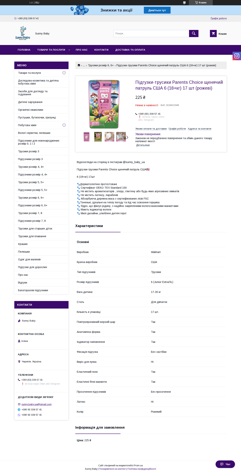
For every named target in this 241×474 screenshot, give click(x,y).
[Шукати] (193, 33)
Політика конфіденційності (141, 469)
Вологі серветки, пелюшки (34, 132)
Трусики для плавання (32, 236)
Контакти (101, 49)
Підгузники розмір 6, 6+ (32, 205)
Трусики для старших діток (35, 228)
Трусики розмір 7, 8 (30, 213)
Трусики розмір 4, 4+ (31, 166)
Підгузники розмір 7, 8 (32, 220)
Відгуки (22, 282)
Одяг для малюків (29, 259)
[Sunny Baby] (22, 40)
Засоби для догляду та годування (32, 93)
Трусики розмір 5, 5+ (31, 182)
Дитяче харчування (30, 102)
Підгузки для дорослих (32, 267)
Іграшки (22, 243)
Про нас (82, 49)
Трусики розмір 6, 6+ (101, 65)
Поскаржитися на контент (112, 469)
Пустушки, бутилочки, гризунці (37, 117)
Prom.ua (138, 465)
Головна (24, 49)
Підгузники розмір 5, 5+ (32, 189)
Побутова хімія (27, 125)
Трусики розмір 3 (28, 151)
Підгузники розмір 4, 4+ (32, 174)
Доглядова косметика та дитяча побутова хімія (38, 82)
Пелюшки (24, 251)
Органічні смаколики (30, 109)
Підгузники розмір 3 (30, 159)
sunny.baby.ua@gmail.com (36, 404)
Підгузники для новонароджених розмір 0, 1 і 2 (38, 142)
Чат (228, 464)
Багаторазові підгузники (33, 290)
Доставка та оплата (130, 49)
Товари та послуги (51, 49)
